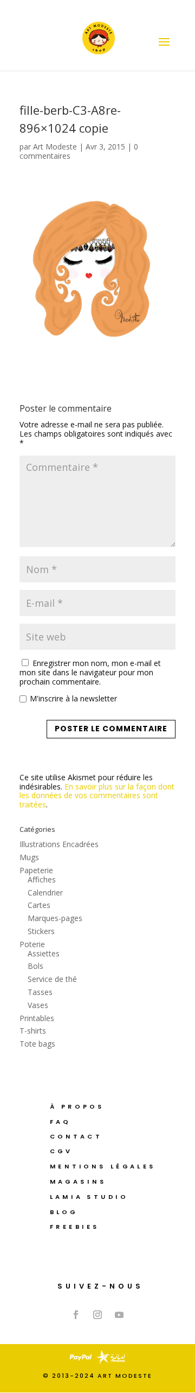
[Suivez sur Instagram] (97, 1314)
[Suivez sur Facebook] (75, 1314)
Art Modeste (55, 146)
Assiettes (44, 953)
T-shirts (33, 1030)
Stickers (41, 931)
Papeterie (36, 870)
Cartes (39, 905)
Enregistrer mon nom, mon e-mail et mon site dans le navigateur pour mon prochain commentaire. (90, 672)
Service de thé (52, 979)
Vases (38, 1005)
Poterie (32, 944)
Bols (35, 966)
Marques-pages (55, 918)
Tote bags (37, 1043)
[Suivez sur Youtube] (119, 1314)
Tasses (40, 992)
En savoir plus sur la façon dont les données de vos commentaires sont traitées (97, 795)
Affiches (42, 879)
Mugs (29, 857)
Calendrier (45, 892)
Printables (37, 1018)
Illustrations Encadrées (59, 844)
